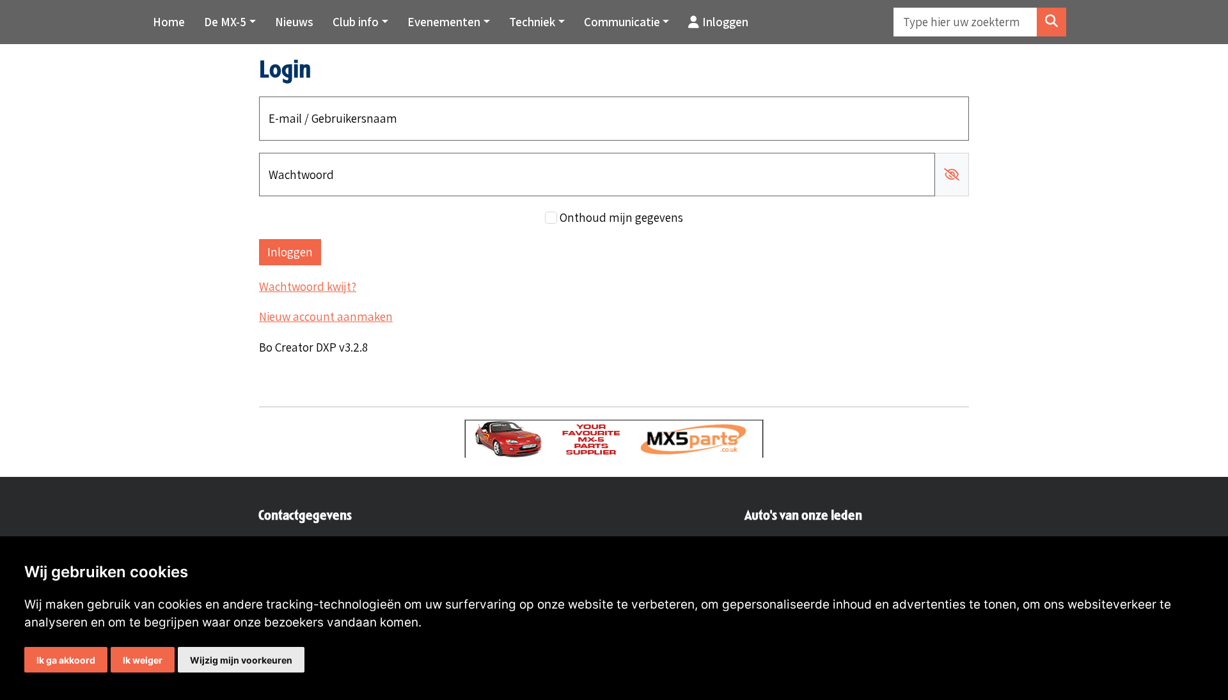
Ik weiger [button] (142, 660)
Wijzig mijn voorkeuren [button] (241, 660)
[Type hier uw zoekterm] (1051, 22)
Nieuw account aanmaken (326, 316)
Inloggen (725, 21)
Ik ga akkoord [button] (65, 660)
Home (169, 21)
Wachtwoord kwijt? (307, 286)
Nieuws (294, 21)
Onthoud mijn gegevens (621, 217)
